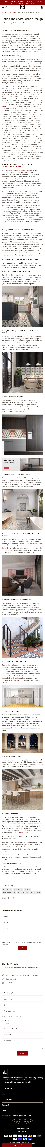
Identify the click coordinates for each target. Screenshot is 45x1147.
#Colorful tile (18, 889)
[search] (6, 7)
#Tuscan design (23, 892)
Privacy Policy (22, 1131)
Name (6, 917)
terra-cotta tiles (8, 62)
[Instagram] (25, 1121)
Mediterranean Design (11, 166)
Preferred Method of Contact (12, 1017)
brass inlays (22, 347)
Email (6, 923)
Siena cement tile (21, 833)
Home (4, 12)
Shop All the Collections (11, 863)
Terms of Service (22, 1128)
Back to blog (8, 886)
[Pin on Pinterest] (13, 898)
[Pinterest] (19, 1121)
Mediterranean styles (22, 170)
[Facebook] (14, 1121)
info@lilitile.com (11, 983)
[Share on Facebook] (8, 898)
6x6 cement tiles (28, 726)
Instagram (24, 867)
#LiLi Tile (27, 889)
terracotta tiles (15, 193)
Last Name (8, 999)
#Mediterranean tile (9, 892)
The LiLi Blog (12, 12)
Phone (7, 1024)
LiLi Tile (18, 1143)
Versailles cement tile (12, 680)
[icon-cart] (41, 7)
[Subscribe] (40, 1110)
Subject (7, 1035)
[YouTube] (30, 1121)
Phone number (10, 1011)
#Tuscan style (35, 892)
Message (7, 1041)
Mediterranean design (10, 106)
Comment (8, 928)
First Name (8, 993)
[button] (17, 1145)
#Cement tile (7, 889)
